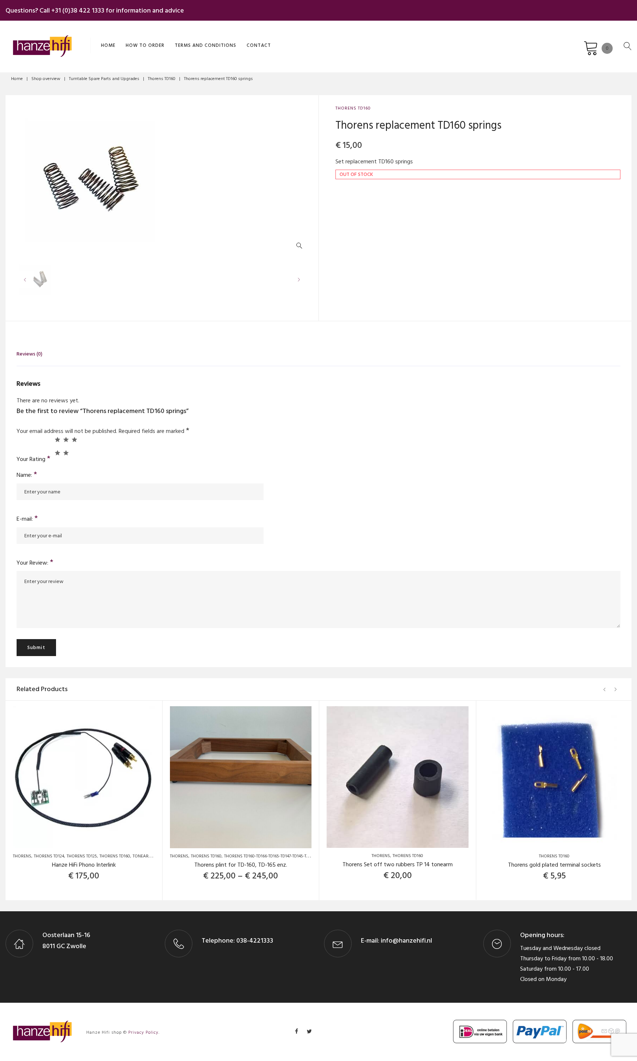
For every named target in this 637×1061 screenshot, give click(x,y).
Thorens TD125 (82, 856)
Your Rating (34, 458)
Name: (27, 475)
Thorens (22, 856)
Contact (259, 45)
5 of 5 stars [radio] (66, 453)
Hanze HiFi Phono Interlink (84, 865)
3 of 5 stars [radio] (74, 439)
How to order (145, 45)
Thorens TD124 (49, 856)
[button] (301, 247)
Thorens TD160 (161, 78)
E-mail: (27, 519)
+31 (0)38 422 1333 (77, 10)
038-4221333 (254, 940)
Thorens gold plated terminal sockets (554, 865)
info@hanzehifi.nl (406, 940)
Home (108, 45)
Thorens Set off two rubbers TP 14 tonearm (397, 864)
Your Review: (35, 563)
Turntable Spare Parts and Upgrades (104, 78)
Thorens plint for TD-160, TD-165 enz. (240, 865)
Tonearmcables (150, 856)
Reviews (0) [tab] (29, 354)
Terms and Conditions (205, 45)
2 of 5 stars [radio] (66, 439)
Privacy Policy (143, 1032)
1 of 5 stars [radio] (57, 439)
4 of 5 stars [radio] (57, 453)
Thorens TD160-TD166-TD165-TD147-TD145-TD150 (270, 856)
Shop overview (45, 78)
